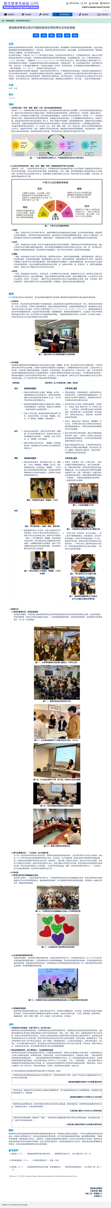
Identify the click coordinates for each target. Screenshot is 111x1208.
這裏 (62, 866)
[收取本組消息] (67, 3)
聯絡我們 (106, 3)
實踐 (59, 35)
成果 (67, 35)
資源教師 (85, 14)
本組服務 (28, 14)
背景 (36, 35)
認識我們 (11, 14)
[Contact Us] (101, 3)
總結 (75, 35)
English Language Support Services (96, 7)
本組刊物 (105, 14)
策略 (51, 35)
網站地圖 (95, 3)
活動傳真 (45, 14)
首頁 (85, 3)
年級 (44, 35)
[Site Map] (90, 3)
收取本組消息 (74, 3)
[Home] (82, 3)
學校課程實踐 (64, 14)
